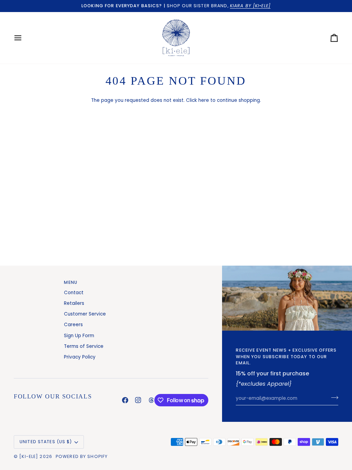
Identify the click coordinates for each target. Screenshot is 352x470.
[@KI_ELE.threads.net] (151, 400)
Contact (74, 292)
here (203, 100)
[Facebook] (125, 400)
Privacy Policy (80, 357)
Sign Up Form (79, 335)
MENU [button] (70, 282)
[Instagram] (138, 400)
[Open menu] (24, 38)
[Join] (332, 397)
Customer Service (85, 314)
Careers (73, 324)
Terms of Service (83, 346)
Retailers (74, 303)
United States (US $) (46, 442)
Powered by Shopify (82, 456)
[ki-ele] (28, 456)
